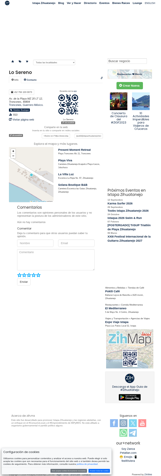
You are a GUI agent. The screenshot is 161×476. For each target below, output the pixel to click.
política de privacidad (87, 464)
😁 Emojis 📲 (128, 456)
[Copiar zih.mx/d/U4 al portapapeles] (102, 78)
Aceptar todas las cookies (99, 471)
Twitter (133, 423)
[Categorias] (19, 62)
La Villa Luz (66, 174)
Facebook (114, 423)
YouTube (142, 423)
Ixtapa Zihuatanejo (43, 3)
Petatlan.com (128, 452)
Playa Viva (65, 160)
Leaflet (34, 201)
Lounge (137, 3)
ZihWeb (148, 474)
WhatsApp (123, 433)
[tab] (15, 79)
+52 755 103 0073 (22, 92)
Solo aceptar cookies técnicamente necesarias (69, 471)
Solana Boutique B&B (72, 184)
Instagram (123, 423)
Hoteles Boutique (20, 110)
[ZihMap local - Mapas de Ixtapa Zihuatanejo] (129, 348)
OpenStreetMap (42, 201)
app (75, 91)
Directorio (90, 3)
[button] (31, 174)
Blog (61, 3)
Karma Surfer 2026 (120, 203)
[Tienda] (27, 62)
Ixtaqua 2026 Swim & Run (125, 218)
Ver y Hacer (74, 3)
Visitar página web (23, 119)
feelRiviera (128, 460)
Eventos (104, 3)
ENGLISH (150, 3)
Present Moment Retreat (74, 149)
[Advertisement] (80, 31)
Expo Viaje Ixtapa (116, 322)
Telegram (133, 433)
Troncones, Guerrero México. (26, 104)
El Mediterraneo (115, 308)
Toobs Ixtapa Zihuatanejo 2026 (128, 210)
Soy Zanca (128, 448)
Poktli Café (112, 291)
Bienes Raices (121, 3)
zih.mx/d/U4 (69, 123)
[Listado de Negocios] (12, 62)
